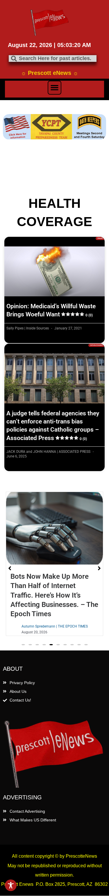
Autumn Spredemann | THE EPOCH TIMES (55, 626)
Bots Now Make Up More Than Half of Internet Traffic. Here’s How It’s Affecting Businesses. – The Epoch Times (54, 595)
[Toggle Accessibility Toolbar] (10, 885)
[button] (55, 88)
